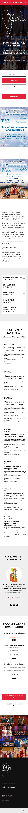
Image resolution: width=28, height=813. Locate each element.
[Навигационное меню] (25, 2)
